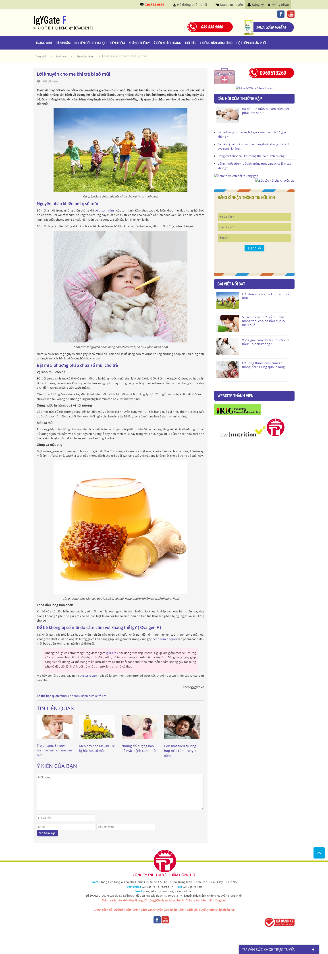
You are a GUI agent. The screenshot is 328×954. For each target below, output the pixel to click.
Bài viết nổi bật (231, 283)
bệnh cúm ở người (164, 639)
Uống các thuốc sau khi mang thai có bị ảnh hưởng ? (252, 156)
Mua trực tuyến (231, 4)
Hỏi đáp (190, 43)
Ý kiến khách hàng (167, 43)
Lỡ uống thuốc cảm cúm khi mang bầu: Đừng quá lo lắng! (264, 365)
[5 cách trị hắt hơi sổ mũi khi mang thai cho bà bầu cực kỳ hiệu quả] (227, 323)
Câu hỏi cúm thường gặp (240, 98)
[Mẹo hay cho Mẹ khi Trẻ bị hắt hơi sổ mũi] (97, 741)
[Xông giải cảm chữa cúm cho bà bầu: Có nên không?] (227, 346)
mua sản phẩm (271, 27)
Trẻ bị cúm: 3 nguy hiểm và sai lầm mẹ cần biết (54, 750)
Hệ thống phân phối (192, 4)
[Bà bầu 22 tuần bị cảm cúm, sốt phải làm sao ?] (227, 115)
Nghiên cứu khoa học (90, 43)
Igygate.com (76, 23)
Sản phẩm (63, 43)
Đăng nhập (280, 4)
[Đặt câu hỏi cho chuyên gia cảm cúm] (236, 176)
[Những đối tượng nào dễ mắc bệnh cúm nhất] (139, 741)
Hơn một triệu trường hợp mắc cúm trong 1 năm (180, 751)
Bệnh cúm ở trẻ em (93, 696)
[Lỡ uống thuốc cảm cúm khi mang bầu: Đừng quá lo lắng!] (227, 369)
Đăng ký (258, 4)
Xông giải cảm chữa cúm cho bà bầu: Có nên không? (265, 342)
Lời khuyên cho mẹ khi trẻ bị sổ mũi (265, 296)
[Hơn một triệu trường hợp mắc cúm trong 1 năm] (182, 741)
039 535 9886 (154, 4)
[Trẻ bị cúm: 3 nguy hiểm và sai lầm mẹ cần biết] (55, 741)
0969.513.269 (88, 676)
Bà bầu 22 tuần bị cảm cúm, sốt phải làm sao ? (265, 111)
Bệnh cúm (117, 43)
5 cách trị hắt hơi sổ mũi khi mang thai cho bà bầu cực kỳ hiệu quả (263, 321)
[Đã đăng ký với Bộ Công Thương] (279, 922)
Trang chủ (43, 43)
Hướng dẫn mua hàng (216, 43)
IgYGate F (112, 653)
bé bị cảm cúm (104, 210)
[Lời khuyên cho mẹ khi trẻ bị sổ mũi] (227, 300)
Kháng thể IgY (139, 43)
